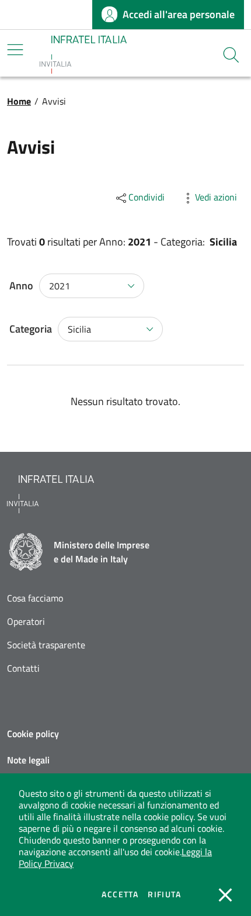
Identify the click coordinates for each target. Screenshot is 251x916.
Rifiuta (164, 894)
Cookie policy (33, 734)
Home (19, 101)
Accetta (120, 894)
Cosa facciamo (35, 598)
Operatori (26, 621)
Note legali (28, 760)
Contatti (23, 668)
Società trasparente (46, 645)
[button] (231, 55)
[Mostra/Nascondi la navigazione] (15, 49)
